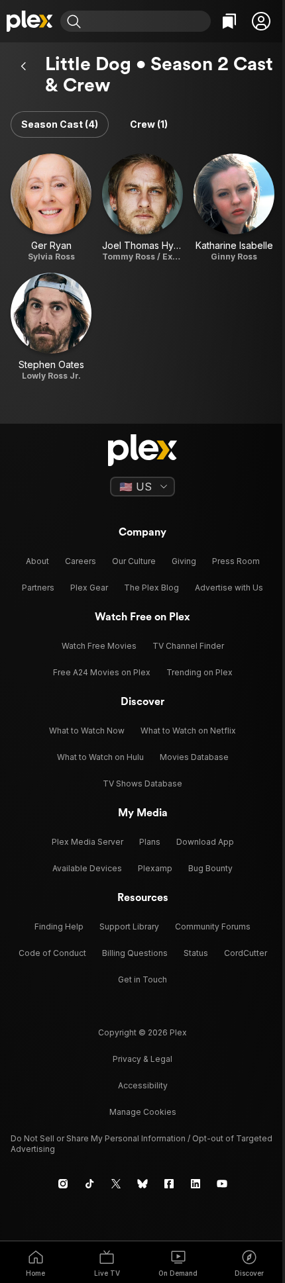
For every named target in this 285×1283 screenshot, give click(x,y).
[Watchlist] (229, 21)
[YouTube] (222, 1183)
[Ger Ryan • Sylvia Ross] (51, 208)
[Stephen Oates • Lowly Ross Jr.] (51, 327)
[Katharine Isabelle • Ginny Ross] (234, 208)
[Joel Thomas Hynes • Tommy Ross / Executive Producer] (142, 208)
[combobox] (147, 21)
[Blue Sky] (142, 1183)
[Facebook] (169, 1183)
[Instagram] (63, 1183)
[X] (116, 1183)
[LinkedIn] (195, 1183)
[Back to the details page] (24, 66)
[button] (261, 21)
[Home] (30, 21)
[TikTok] (89, 1183)
